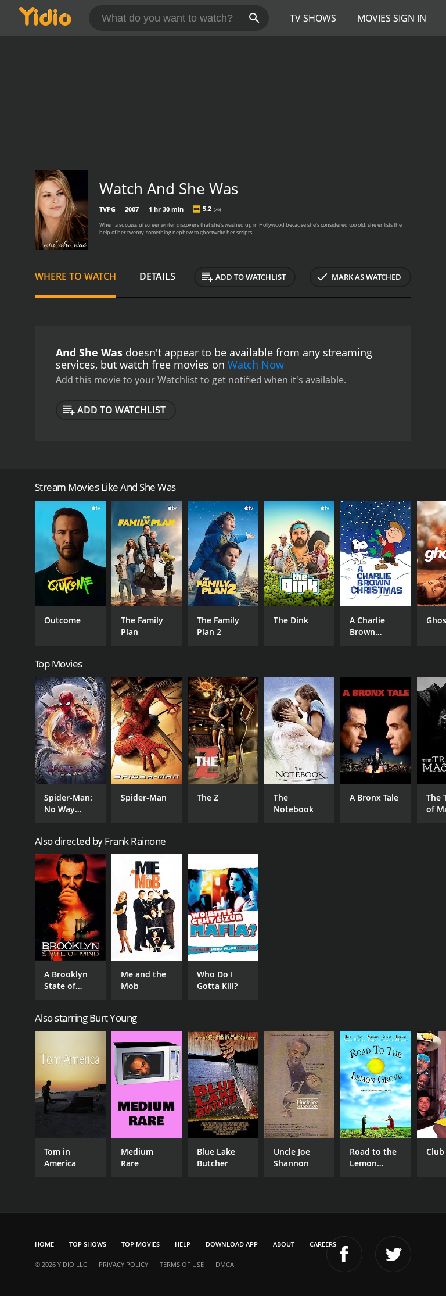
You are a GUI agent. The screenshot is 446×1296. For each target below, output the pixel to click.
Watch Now (256, 365)
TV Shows (313, 18)
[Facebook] (344, 1254)
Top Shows (87, 1244)
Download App (232, 1244)
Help (182, 1244)
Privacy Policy (123, 1264)
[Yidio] (45, 18)
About (283, 1244)
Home (44, 1244)
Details (157, 276)
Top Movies (140, 1244)
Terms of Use (182, 1264)
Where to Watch (75, 276)
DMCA (224, 1264)
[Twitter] (393, 1254)
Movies (374, 18)
